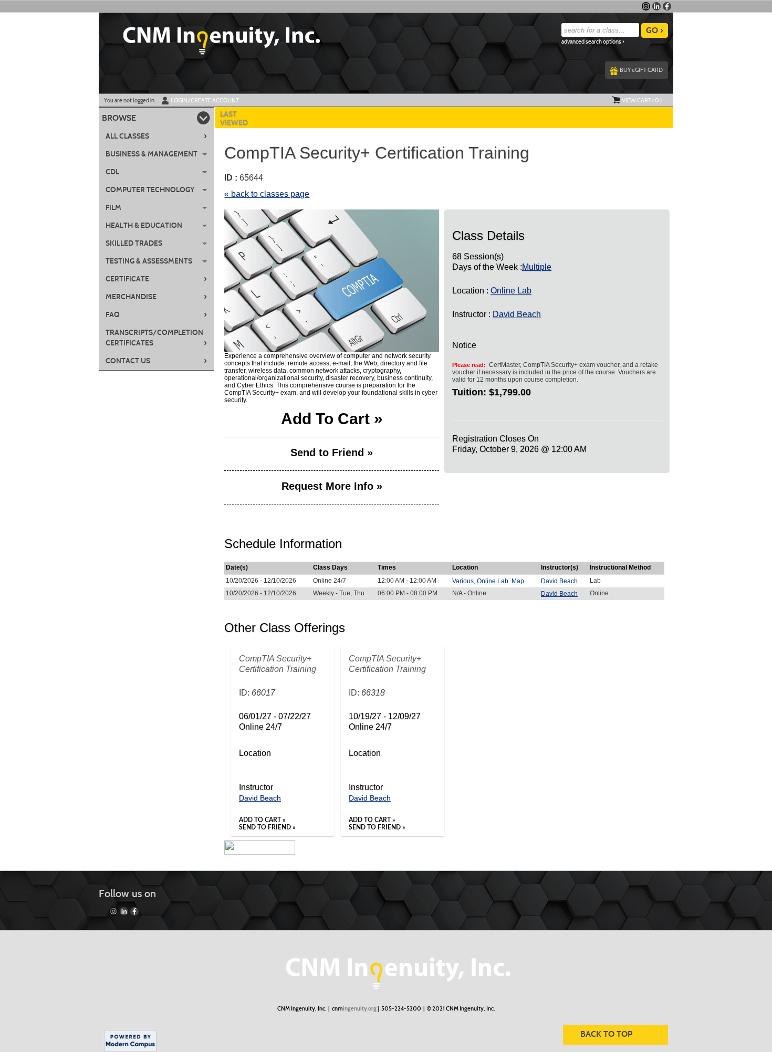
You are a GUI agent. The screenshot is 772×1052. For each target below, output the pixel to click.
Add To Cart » (332, 420)
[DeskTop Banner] (209, 37)
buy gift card (641, 69)
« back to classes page (266, 194)
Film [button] (113, 207)
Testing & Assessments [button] (149, 261)
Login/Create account (205, 100)
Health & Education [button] (144, 225)
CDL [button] (112, 171)
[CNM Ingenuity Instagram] (646, 6)
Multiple (536, 266)
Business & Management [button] (151, 154)
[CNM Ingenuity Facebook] (667, 6)
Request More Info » (331, 486)
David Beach (517, 314)
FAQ (156, 314)
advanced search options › (592, 41)
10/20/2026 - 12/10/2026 (261, 580)
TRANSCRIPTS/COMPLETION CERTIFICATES (156, 338)
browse (119, 118)
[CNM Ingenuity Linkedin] (656, 6)
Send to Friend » (331, 453)
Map (518, 581)
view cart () (642, 100)
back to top (606, 1034)
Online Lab (511, 290)
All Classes (156, 136)
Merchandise (156, 296)
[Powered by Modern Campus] (130, 1040)
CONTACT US (156, 360)
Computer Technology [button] (150, 189)
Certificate (156, 278)
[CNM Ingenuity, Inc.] (386, 968)
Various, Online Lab (480, 581)
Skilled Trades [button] (134, 243)
